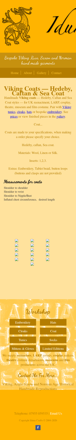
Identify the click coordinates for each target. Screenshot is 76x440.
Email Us (56, 413)
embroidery (54, 112)
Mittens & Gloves (23, 348)
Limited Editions (53, 348)
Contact (56, 73)
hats (29, 112)
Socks (53, 340)
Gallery (41, 73)
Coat (53, 331)
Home (15, 73)
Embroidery (22, 322)
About (28, 73)
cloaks (21, 112)
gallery (61, 116)
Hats (53, 322)
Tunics (23, 340)
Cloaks (22, 331)
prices (14, 116)
